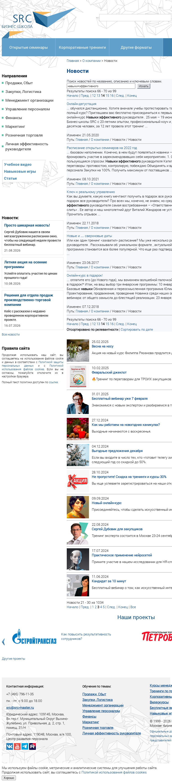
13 (98, 95)
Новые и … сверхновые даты (89, 235)
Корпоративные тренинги (82, 47)
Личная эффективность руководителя (26, 146)
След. (120, 95)
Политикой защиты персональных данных (32, 363)
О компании (91, 60)
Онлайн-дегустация (81, 103)
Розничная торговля (24, 135)
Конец (132, 95)
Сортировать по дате (137, 329)
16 (112, 95)
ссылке (53, 382)
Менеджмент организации (29, 100)
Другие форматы (136, 47)
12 (94, 95)
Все (133, 607)
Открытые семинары (28, 47)
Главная (73, 60)
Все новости (11, 334)
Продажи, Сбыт (19, 82)
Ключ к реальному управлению (91, 191)
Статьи (10, 178)
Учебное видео (18, 164)
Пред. (85, 95)
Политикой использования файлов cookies (32, 367)
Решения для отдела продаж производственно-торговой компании (28, 300)
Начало (72, 95)
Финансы (13, 117)
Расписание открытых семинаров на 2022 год (102, 147)
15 (107, 95)
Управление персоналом (27, 108)
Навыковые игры (20, 171)
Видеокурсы (159, 702)
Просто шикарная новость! (27, 225)
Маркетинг (15, 126)
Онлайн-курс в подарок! (85, 275)
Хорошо (9, 778)
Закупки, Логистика (23, 91)
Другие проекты (13, 658)
